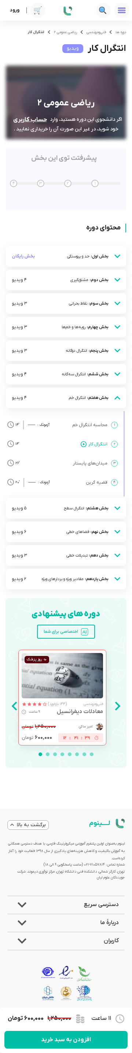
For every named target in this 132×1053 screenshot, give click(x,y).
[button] (66, 905)
